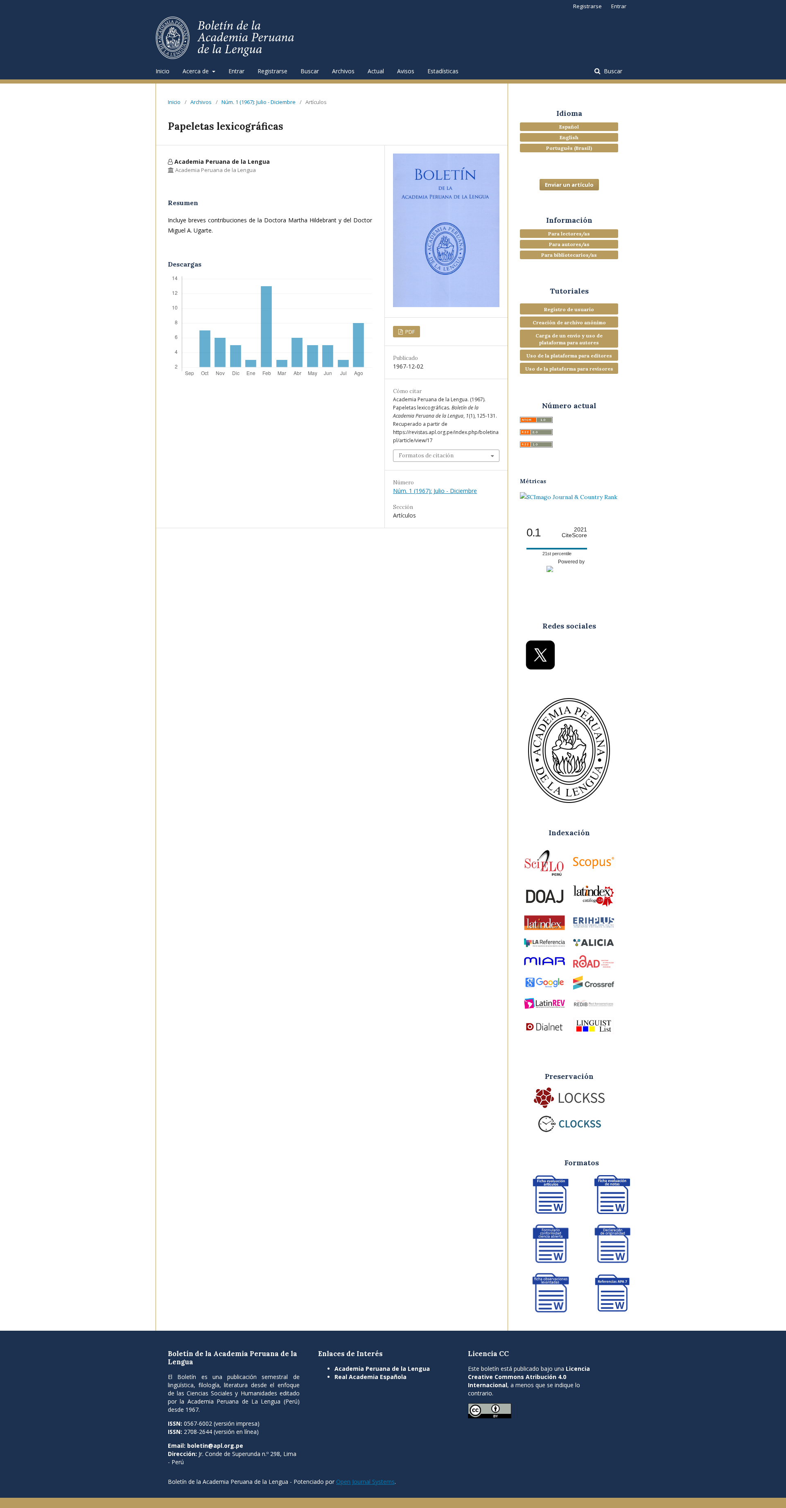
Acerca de (196, 71)
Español (569, 127)
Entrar (236, 71)
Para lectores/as (569, 234)
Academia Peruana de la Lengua (382, 1368)
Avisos (405, 71)
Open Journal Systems (365, 1481)
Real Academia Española (370, 1377)
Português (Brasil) (569, 148)
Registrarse (272, 71)
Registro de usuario (569, 309)
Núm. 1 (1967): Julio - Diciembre (258, 102)
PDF (409, 331)
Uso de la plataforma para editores (569, 356)
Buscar (309, 71)
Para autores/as (569, 244)
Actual (376, 71)
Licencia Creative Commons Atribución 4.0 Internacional (529, 1377)
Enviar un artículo (569, 184)
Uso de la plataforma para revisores (569, 369)
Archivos (343, 71)
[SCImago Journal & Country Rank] (568, 497)
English (569, 137)
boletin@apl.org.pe (215, 1445)
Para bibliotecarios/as (569, 255)
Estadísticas (442, 71)
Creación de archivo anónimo (569, 322)
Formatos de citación (426, 455)
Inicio (162, 71)
